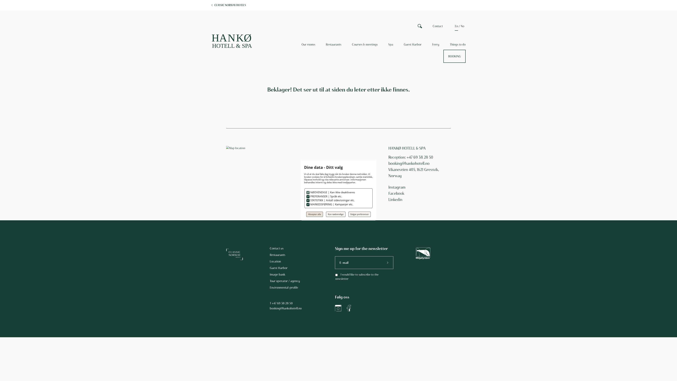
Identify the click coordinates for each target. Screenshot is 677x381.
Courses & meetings (365, 44)
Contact (438, 26)
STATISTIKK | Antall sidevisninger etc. (332, 200)
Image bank (277, 274)
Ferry (435, 44)
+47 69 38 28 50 (282, 303)
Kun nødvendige (336, 214)
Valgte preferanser (359, 214)
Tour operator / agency (285, 281)
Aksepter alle (314, 214)
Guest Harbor (413, 44)
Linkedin (395, 199)
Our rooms (308, 44)
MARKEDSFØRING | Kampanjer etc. (331, 204)
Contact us (276, 248)
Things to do (458, 44)
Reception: (397, 157)
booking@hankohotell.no (408, 163)
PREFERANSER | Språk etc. (326, 196)
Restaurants (333, 44)
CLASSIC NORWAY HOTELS (230, 5)
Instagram (396, 187)
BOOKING (454, 56)
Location (275, 261)
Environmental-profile (284, 287)
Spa (390, 44)
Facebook (396, 193)
